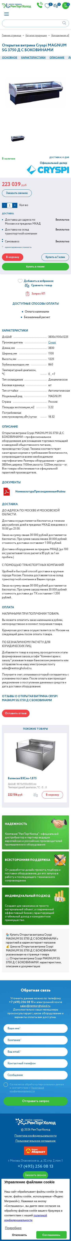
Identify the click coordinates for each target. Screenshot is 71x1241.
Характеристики (33, 58)
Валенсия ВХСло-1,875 (22, 778)
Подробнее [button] (13, 1228)
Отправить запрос (35, 1101)
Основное (9, 58)
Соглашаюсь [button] (51, 1234)
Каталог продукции (36, 35)
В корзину (12, 257)
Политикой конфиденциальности (27, 1089)
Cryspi (52, 343)
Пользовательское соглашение (35, 1141)
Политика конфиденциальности (35, 1135)
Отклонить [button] (19, 1234)
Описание (57, 58)
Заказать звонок (17, 193)
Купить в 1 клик (55, 257)
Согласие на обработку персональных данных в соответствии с (37, 1088)
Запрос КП (38, 294)
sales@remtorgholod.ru (35, 1006)
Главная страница (11, 35)
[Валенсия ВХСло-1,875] (35, 755)
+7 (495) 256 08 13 (35, 1166)
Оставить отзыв (16, 713)
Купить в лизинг (35, 266)
